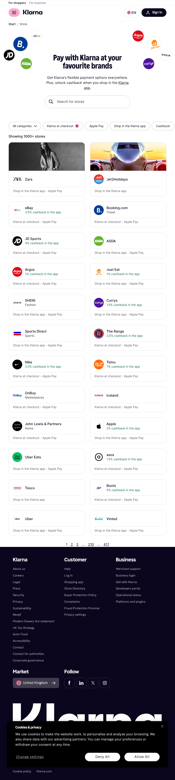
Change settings (30, 757)
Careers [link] (18, 575)
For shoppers (17, 3)
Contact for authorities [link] (28, 654)
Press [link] (16, 588)
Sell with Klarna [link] (126, 582)
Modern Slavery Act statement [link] (33, 621)
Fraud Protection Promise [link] (81, 608)
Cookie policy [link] (22, 771)
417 (106, 544)
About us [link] (19, 569)
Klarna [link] (20, 559)
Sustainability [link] (22, 608)
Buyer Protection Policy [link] (80, 595)
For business (37, 3)
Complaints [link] (72, 602)
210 (91, 544)
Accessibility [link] (21, 641)
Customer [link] (75, 559)
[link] (69, 683)
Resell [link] (17, 615)
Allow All (141, 757)
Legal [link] (16, 582)
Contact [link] (18, 647)
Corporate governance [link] (28, 660)
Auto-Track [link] (20, 634)
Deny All (102, 757)
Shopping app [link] (73, 582)
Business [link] (126, 559)
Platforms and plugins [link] (131, 602)
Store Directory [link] (74, 588)
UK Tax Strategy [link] (24, 628)
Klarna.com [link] (44, 771)
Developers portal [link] (128, 588)
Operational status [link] (128, 595)
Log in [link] (68, 575)
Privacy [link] (18, 602)
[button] (132, 12)
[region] (87, 744)
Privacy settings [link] (75, 615)
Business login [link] (126, 575)
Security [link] (18, 595)
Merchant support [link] (128, 569)
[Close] (162, 726)
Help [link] (67, 569)
